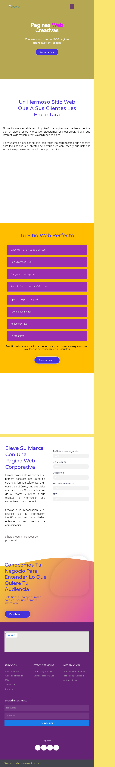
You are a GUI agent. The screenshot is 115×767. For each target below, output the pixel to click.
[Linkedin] (44, 748)
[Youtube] (56, 748)
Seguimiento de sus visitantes (29, 286)
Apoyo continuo (19, 323)
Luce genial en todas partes (28, 249)
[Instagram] (50, 748)
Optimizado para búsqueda (25, 299)
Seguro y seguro (21, 262)
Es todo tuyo (17, 335)
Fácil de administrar (21, 311)
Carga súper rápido (23, 274)
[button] (2, 39)
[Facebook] (38, 748)
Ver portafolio (47, 52)
